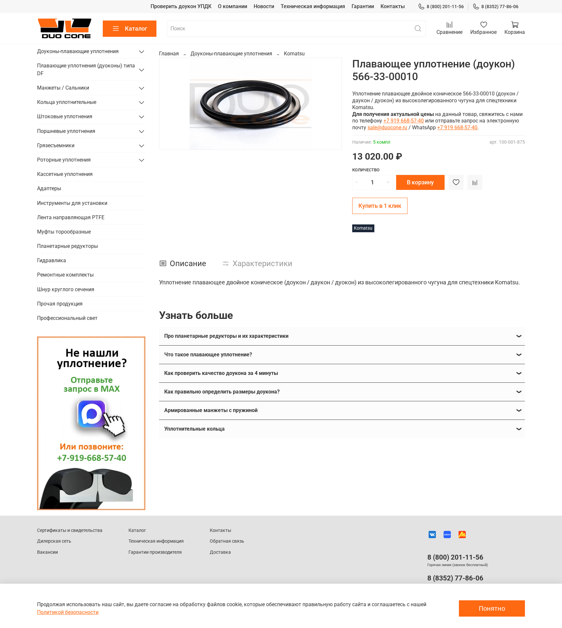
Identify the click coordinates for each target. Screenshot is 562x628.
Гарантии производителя (155, 552)
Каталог (136, 28)
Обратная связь (227, 541)
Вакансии (47, 552)
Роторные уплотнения (64, 160)
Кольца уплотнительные (66, 102)
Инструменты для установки (72, 203)
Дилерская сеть (54, 541)
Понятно (492, 608)
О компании (232, 6)
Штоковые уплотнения (64, 116)
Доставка (220, 552)
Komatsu (294, 53)
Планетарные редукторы (67, 246)
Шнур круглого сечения (65, 289)
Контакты (393, 6)
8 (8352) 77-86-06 (499, 6)
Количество (366, 169)
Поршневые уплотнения (66, 131)
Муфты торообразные (64, 232)
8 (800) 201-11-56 (445, 6)
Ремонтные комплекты (65, 275)
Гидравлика (51, 260)
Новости (264, 6)
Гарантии (363, 6)
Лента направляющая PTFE (70, 217)
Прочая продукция (60, 304)
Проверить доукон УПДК (181, 6)
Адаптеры (49, 188)
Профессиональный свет (67, 318)
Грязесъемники (55, 145)
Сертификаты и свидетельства (69, 530)
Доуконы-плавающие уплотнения (231, 53)
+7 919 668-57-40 (403, 121)
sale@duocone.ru (387, 127)
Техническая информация (313, 6)
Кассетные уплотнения (65, 174)
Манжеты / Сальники (63, 88)
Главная (169, 53)
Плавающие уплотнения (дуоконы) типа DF (86, 70)
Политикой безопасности (68, 612)
